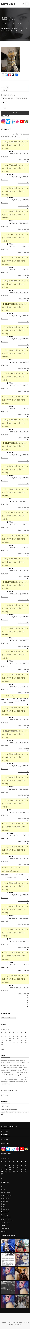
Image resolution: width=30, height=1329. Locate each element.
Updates (3, 1226)
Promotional (5, 1209)
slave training (23, 1079)
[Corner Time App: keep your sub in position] (8, 1273)
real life (6, 1079)
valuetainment (5, 1228)
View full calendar (23, 159)
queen (2, 1079)
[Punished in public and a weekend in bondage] (8, 1301)
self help (11, 1079)
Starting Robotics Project (6, 88)
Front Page (4, 1201)
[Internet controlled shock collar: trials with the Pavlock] (22, 1287)
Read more (4, 156)
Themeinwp (17, 1324)
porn (27, 1077)
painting (24, 1077)
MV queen (10, 1077)
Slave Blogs (4, 1215)
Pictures (3, 1204)
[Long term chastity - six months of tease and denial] (8, 1245)
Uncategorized (5, 1223)
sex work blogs (16, 1079)
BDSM (3, 1189)
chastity (4, 1065)
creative (11, 1067)
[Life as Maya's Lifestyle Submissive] (22, 1245)
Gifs (2, 1206)
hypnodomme (16, 1072)
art (15, 1062)
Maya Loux (8, 3)
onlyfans (20, 1077)
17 (2, 1041)
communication (16, 1065)
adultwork (12, 1062)
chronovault (10, 1065)
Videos (3, 1231)
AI (2, 1186)
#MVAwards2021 (5, 1062)
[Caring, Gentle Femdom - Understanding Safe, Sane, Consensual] (8, 1259)
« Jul (2, 1049)
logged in (12, 98)
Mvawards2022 (4, 1077)
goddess (4, 1072)
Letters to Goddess (7, 1220)
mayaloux (19, 23)
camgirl (27, 1062)
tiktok (5, 1083)
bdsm (23, 1063)
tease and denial (14, 1081)
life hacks (21, 1072)
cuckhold (15, 1067)
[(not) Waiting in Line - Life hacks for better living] (22, 1301)
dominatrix (20, 1067)
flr (1, 1072)
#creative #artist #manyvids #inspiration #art (10, 1060)
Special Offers (8, 1081)
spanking (3, 1081)
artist (18, 1062)
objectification (15, 1077)
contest (3, 1067)
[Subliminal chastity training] (22, 1259)
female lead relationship (13, 1070)
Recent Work (5, 1212)
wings (8, 1083)
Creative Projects (6, 1195)
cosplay (8, 1067)
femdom (23, 1069)
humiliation (10, 1072)
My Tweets (4, 1095)
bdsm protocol (5, 1217)
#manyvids (22, 1060)
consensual (22, 1065)
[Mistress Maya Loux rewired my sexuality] (8, 1287)
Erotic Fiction (5, 1198)
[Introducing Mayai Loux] (22, 1273)
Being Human (5, 1192)
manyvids (10, 1074)
